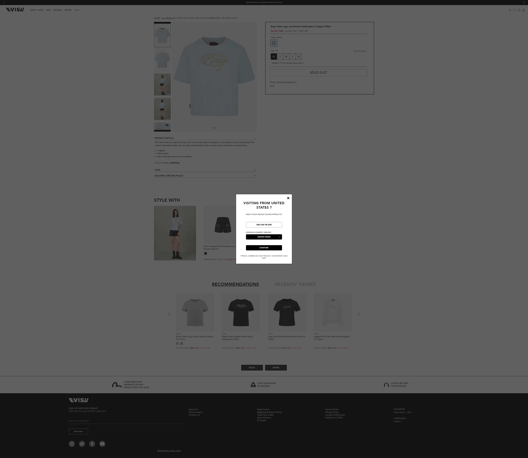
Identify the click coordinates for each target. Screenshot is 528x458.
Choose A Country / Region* (258, 232)
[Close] (288, 198)
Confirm (263, 248)
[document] (264, 230)
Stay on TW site (264, 225)
